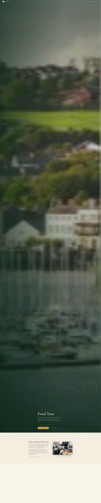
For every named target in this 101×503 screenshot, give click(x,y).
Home (70, 1)
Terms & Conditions (90, 1)
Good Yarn (84, 1)
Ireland (41, 410)
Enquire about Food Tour (35, 456)
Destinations (74, 1)
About (79, 1)
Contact (96, 1)
